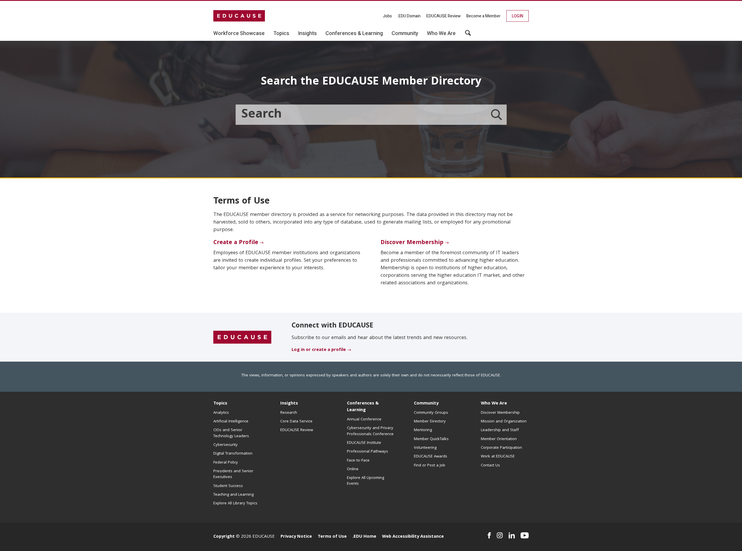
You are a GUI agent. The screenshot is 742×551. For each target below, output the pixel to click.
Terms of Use (332, 537)
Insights (289, 403)
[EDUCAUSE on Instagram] (500, 535)
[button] (468, 35)
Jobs (387, 16)
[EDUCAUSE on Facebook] (489, 535)
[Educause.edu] (242, 337)
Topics (220, 403)
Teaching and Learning (233, 495)
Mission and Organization (504, 421)
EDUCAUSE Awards (430, 456)
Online (353, 469)
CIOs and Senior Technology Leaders (231, 433)
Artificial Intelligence (230, 421)
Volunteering (425, 448)
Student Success (228, 486)
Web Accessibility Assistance (413, 537)
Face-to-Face (358, 460)
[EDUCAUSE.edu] (239, 16)
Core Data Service (296, 421)
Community (426, 403)
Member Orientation (499, 439)
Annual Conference (364, 419)
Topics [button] (281, 33)
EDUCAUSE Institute (364, 443)
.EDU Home (364, 537)
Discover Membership (412, 243)
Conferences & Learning (363, 407)
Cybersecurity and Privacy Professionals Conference (370, 431)
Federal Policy (225, 463)
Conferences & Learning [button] (354, 33)
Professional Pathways (367, 452)
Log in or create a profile (319, 350)
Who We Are (494, 403)
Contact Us (490, 465)
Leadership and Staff (500, 430)
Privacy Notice (296, 537)
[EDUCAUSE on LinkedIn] (512, 535)
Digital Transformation (232, 454)
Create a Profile (235, 243)
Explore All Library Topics (235, 503)
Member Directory (430, 421)
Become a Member (483, 16)
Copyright (224, 537)
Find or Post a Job (429, 465)
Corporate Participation (501, 448)
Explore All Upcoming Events (365, 481)
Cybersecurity (225, 445)
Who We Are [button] (441, 33)
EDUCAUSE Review (443, 16)
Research (288, 413)
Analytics (221, 413)
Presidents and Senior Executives (233, 474)
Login (517, 16)
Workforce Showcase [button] (239, 33)
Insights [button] (307, 33)
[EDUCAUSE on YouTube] (525, 535)
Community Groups (431, 413)
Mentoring (423, 430)
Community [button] (405, 33)
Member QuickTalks (431, 439)
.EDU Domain (409, 16)
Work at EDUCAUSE (498, 456)
